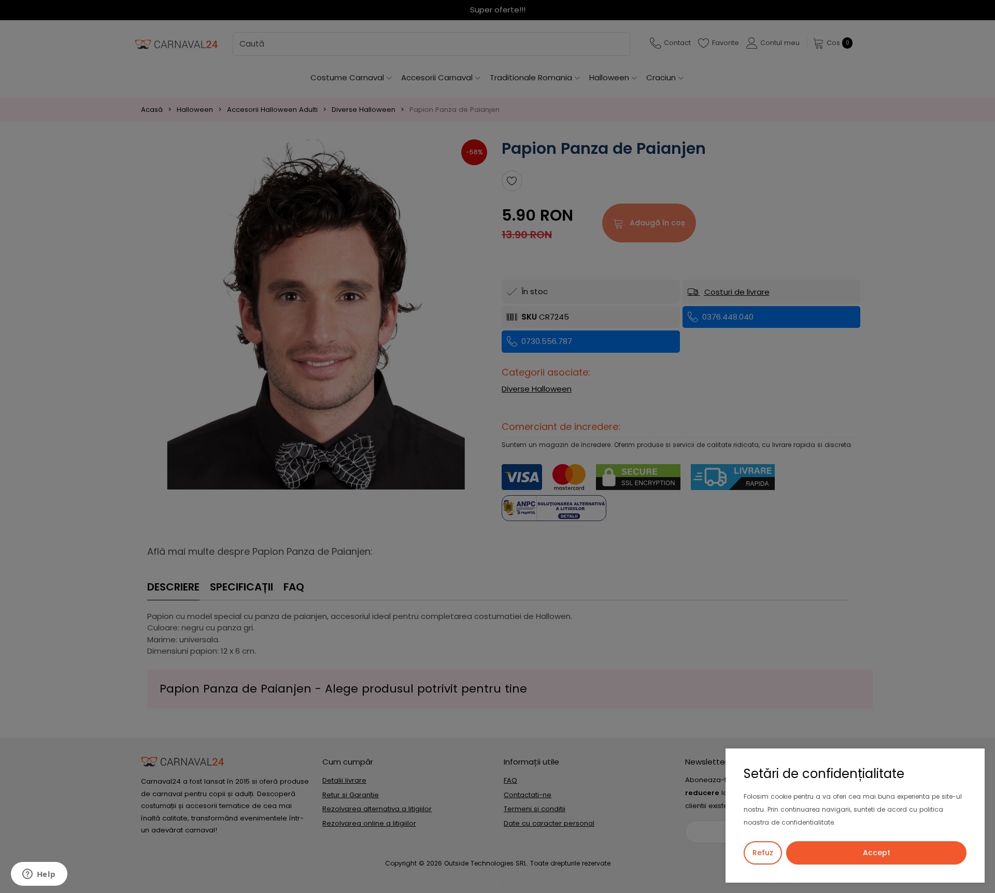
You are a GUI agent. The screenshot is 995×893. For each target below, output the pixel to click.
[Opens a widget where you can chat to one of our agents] (38, 875)
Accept (876, 852)
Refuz (762, 852)
